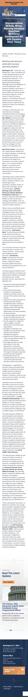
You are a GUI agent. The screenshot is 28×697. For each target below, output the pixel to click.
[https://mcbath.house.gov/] (9, 16)
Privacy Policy (7, 686)
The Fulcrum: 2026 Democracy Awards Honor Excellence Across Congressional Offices (13, 607)
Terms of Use (18, 686)
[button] (7, 630)
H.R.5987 (20, 78)
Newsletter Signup (9, 671)
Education (18, 54)
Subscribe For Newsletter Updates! (14, 3)
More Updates (8, 582)
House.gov (7, 688)
